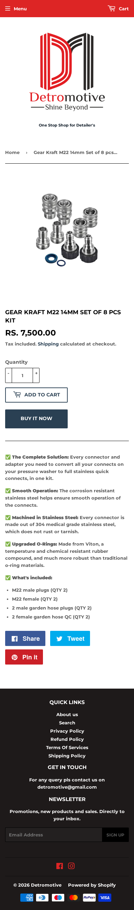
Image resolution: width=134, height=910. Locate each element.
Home (12, 152)
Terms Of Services (67, 747)
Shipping (48, 344)
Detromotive (46, 885)
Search (67, 722)
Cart (123, 8)
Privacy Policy (67, 731)
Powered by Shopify (92, 885)
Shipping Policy (67, 755)
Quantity (16, 362)
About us (67, 714)
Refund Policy (67, 739)
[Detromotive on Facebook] (59, 867)
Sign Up (115, 834)
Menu (20, 8)
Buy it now (36, 418)
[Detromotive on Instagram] (71, 867)
